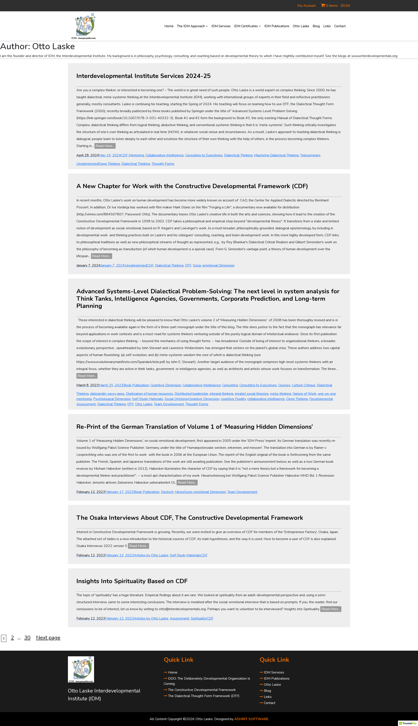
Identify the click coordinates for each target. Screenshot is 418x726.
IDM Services (221, 26)
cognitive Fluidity (233, 399)
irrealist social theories (252, 393)
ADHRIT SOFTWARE (251, 719)
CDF (150, 265)
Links (327, 26)
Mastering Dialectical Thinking (276, 155)
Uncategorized (87, 163)
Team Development (169, 404)
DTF (188, 265)
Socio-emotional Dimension (213, 265)
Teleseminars (310, 155)
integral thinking (221, 393)
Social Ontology (177, 399)
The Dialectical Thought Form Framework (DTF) (203, 696)
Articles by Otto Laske (151, 555)
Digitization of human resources (149, 393)
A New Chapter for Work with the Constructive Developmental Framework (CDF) (192, 186)
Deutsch (167, 492)
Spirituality (199, 618)
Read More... (105, 146)
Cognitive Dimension (165, 385)
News (179, 492)
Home (169, 26)
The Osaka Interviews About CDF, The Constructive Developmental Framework (189, 518)
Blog (316, 26)
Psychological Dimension (112, 399)
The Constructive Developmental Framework (201, 689)
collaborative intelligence (266, 399)
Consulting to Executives (203, 155)
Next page (48, 637)
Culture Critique (303, 385)
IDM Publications (276, 26)
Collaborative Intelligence (165, 155)
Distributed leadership (191, 393)
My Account (306, 5)
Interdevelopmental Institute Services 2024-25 (143, 76)
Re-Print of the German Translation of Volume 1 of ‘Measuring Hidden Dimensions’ (194, 427)
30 (28, 637)
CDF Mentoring (132, 155)
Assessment (179, 618)
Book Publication (136, 385)
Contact (340, 26)
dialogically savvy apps (107, 393)
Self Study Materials (147, 399)
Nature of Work (304, 393)
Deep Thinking (109, 163)
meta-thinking (280, 393)
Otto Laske (301, 26)
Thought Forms (163, 163)
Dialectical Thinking (238, 155)
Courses (284, 385)
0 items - (338, 5)
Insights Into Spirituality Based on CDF (132, 581)
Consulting (230, 385)
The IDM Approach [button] (191, 26)
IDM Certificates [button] (246, 26)
